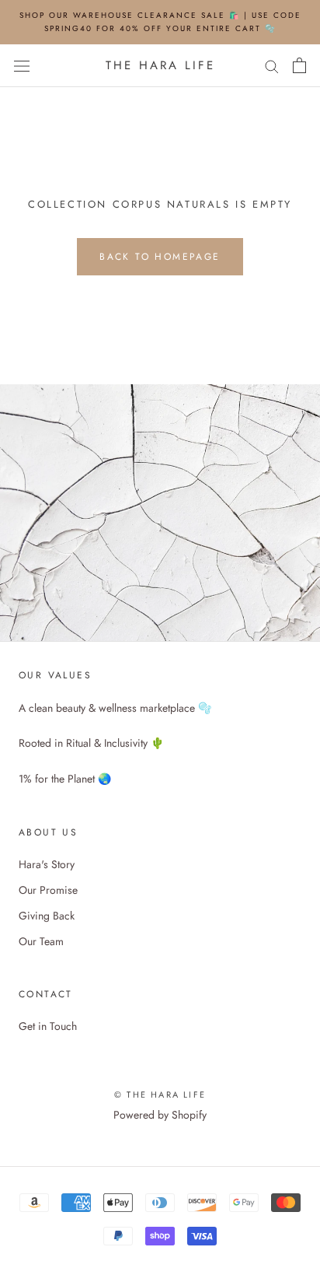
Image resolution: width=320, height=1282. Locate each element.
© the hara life (160, 1094)
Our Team (41, 941)
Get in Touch (48, 1026)
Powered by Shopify (160, 1115)
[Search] (272, 65)
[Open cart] (299, 65)
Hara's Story (47, 864)
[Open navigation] (22, 65)
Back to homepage (159, 257)
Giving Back (47, 915)
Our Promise (48, 890)
